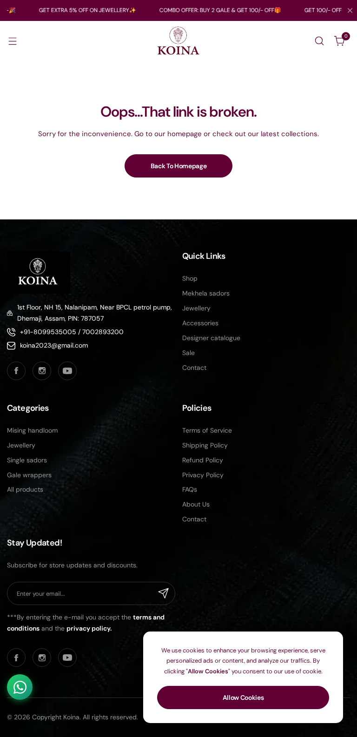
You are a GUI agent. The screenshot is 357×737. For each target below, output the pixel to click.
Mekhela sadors (206, 293)
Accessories (200, 323)
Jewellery (196, 308)
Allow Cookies (243, 697)
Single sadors (27, 460)
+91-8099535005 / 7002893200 (72, 332)
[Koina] (178, 41)
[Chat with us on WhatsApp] (20, 687)
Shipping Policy (205, 445)
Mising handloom (32, 430)
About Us (196, 504)
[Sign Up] (163, 593)
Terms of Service (207, 430)
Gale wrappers (29, 475)
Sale (188, 353)
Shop (190, 278)
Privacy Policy (203, 475)
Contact (194, 367)
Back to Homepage (179, 166)
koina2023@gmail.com (54, 345)
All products (25, 489)
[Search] (319, 41)
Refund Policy (202, 460)
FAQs (189, 489)
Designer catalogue (211, 338)
